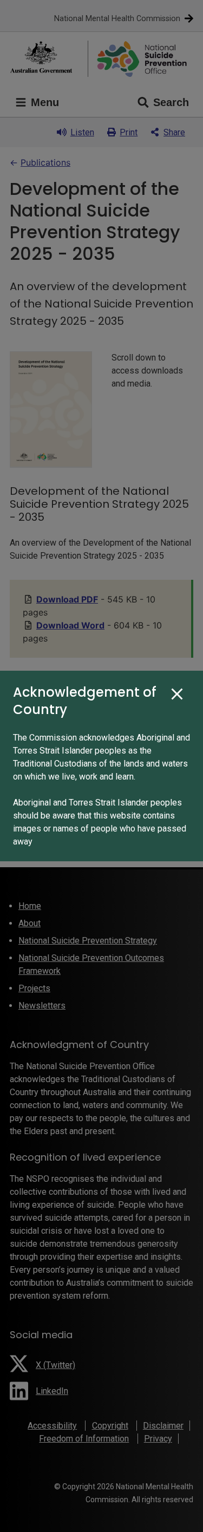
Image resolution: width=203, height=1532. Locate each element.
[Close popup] (177, 695)
